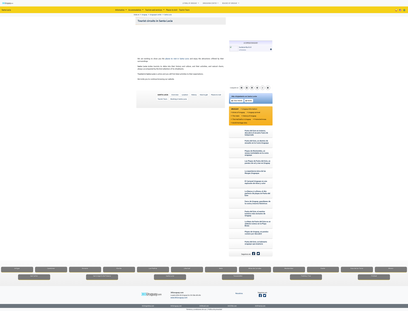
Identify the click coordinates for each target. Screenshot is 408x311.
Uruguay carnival (254, 112)
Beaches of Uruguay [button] (230, 3)
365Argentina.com (148, 306)
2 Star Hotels (237, 100)
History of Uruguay (249, 116)
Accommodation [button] (135, 10)
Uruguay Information (249, 109)
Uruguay (144, 15)
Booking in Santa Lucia (178, 99)
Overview (174, 95)
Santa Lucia (6, 10)
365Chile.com (232, 306)
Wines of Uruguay (238, 112)
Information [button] (120, 10)
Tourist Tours (184, 10)
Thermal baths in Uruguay (241, 119)
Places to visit (171, 10)
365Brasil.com (204, 306)
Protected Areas (260, 119)
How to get (204, 95)
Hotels (249, 100)
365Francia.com (260, 306)
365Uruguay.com (176, 306)
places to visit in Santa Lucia (177, 59)
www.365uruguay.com (179, 298)
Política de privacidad (215, 309)
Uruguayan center (156, 15)
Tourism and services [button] (154, 10)
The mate (235, 116)
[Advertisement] (180, 40)
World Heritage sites (239, 123)
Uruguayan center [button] (210, 3)
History (194, 95)
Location (185, 95)
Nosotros (239, 293)
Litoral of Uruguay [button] (190, 3)
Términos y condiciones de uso (196, 309)
